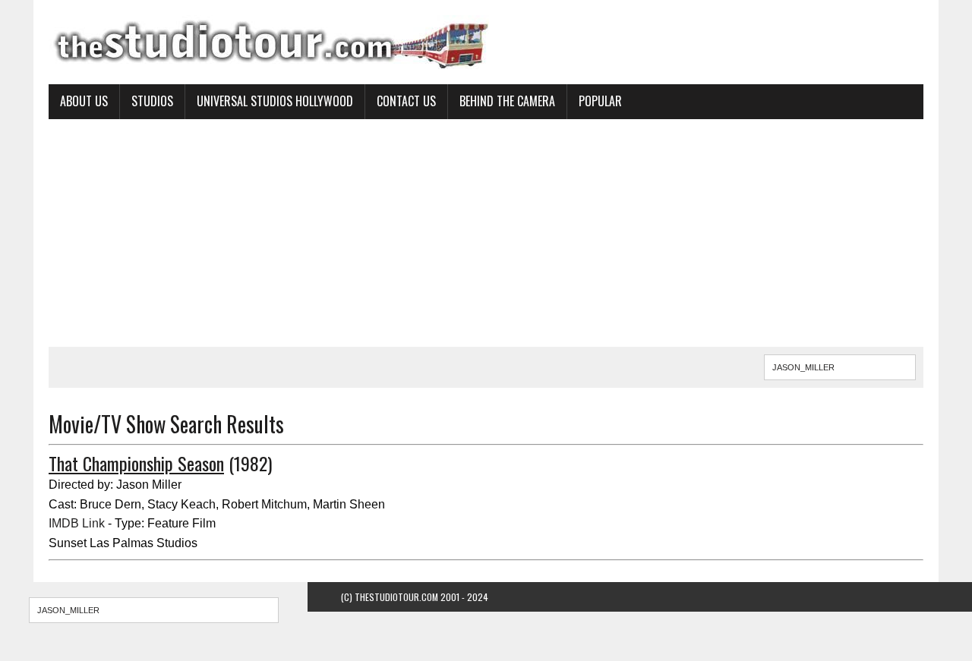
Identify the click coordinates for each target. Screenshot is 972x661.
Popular (600, 101)
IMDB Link (77, 523)
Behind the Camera (507, 101)
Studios (152, 101)
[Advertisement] (486, 233)
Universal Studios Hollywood (275, 101)
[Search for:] (153, 610)
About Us (84, 101)
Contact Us (406, 101)
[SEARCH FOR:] (840, 365)
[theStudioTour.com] (486, 42)
